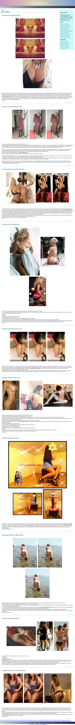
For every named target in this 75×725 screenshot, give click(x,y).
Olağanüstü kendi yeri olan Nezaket (12, 535)
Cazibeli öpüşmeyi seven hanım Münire (14, 670)
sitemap (44, 724)
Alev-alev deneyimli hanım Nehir (12, 106)
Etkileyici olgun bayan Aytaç (10, 438)
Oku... (4, 100)
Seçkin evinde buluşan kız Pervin (12, 328)
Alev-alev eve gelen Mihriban (11, 224)
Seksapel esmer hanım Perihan (11, 15)
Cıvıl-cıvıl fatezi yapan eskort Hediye (13, 169)
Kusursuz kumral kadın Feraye (11, 377)
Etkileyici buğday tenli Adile (10, 618)
